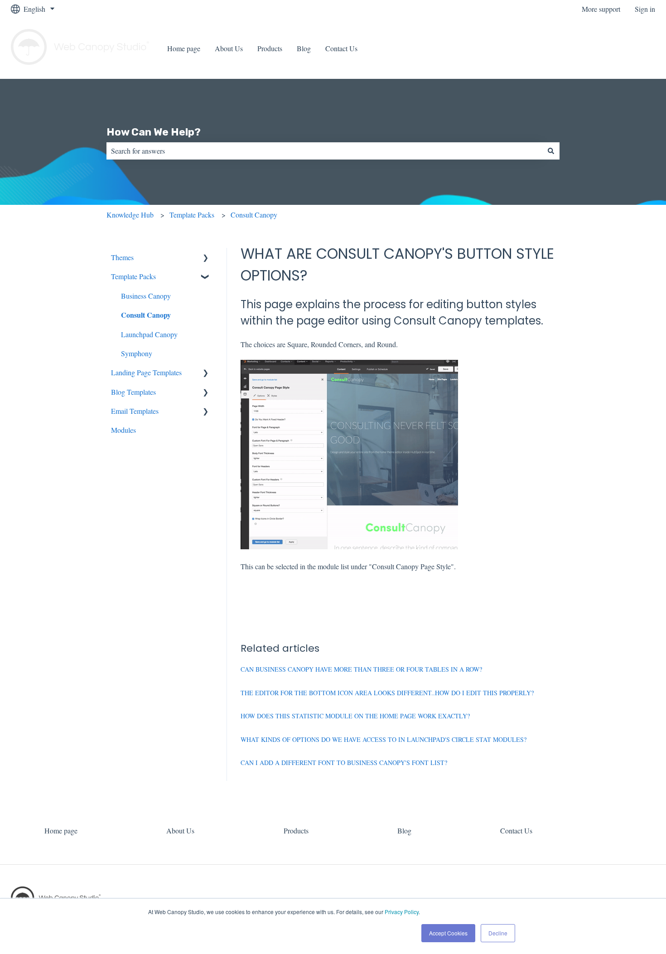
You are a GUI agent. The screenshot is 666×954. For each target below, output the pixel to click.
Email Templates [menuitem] (135, 411)
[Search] (551, 151)
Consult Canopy (254, 214)
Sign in (645, 9)
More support (601, 9)
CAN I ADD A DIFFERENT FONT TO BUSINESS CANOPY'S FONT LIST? (344, 762)
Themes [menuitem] (122, 257)
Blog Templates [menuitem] (133, 392)
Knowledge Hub (130, 214)
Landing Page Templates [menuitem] (146, 372)
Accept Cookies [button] (448, 933)
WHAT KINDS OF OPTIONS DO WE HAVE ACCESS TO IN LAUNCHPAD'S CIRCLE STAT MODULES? (383, 739)
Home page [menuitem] (60, 830)
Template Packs (191, 214)
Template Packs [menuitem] (133, 276)
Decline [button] (497, 933)
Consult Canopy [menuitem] (146, 315)
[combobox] (324, 151)
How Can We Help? (153, 132)
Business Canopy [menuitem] (146, 295)
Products (269, 48)
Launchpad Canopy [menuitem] (149, 334)
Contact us (631, 48)
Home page (183, 48)
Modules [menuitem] (123, 430)
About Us (229, 48)
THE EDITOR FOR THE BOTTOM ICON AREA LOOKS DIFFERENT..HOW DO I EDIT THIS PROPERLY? (387, 692)
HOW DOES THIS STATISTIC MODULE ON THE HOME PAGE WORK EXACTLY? (355, 716)
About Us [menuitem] (180, 830)
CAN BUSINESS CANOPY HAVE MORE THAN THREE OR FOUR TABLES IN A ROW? (361, 669)
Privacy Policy (402, 911)
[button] (205, 258)
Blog (304, 48)
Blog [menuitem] (404, 830)
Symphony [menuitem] (136, 353)
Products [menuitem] (296, 830)
